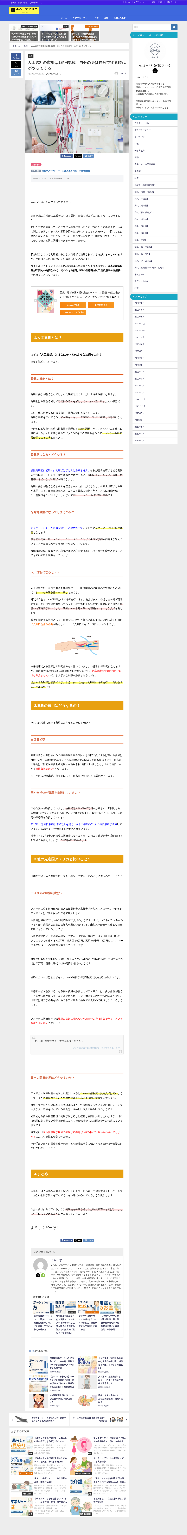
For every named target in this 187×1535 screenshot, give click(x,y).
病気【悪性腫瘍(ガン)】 (145, 212)
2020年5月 (139, 365)
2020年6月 (139, 358)
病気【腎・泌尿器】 (144, 261)
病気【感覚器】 (142, 226)
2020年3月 (139, 379)
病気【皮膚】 (141, 240)
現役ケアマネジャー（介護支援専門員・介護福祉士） (66, 171)
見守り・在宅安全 (143, 281)
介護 (153, 2)
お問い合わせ (171, 2)
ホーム (127, 2)
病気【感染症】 (142, 219)
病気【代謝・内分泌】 (145, 192)
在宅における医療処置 (145, 164)
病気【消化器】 (142, 233)
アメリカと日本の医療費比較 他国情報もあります (96, 1048)
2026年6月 (139, 310)
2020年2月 (139, 386)
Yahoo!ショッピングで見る (73, 312)
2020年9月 (139, 337)
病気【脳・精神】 (143, 254)
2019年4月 (139, 434)
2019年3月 (139, 441)
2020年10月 (140, 330)
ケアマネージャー (141, 2)
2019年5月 (139, 427)
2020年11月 (140, 324)
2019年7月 (139, 413)
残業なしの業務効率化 (145, 185)
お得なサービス (142, 123)
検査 (137, 178)
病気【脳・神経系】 (144, 247)
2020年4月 (139, 372)
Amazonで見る (73, 305)
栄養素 (138, 171)
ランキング (140, 137)
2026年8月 (139, 303)
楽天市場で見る (101, 305)
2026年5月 (139, 317)
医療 (160, 2)
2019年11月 (140, 406)
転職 (137, 288)
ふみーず (122, 73)
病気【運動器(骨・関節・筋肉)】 (150, 268)
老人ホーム (140, 274)
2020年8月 (139, 344)
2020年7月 (139, 351)
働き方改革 (140, 151)
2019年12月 (140, 399)
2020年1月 (139, 393)
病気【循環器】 (142, 206)
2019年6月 (139, 420)
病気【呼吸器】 (142, 199)
